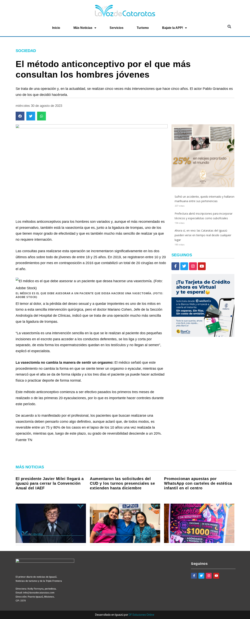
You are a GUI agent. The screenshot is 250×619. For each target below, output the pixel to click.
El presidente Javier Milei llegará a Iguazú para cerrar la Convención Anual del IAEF (50, 483)
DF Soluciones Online (141, 614)
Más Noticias (82, 27)
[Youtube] (202, 266)
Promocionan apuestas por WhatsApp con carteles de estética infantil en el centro (198, 483)
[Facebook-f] (175, 266)
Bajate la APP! (172, 27)
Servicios (116, 27)
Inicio (56, 27)
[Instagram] (193, 266)
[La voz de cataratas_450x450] (202, 336)
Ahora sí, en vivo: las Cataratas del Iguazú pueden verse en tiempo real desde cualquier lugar (203, 235)
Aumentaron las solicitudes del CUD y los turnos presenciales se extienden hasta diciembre (122, 483)
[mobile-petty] (202, 186)
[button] (229, 26)
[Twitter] (184, 266)
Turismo (143, 27)
